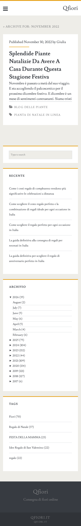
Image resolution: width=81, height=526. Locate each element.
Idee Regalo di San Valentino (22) (29, 447)
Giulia (61, 42)
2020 (16, 366)
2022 (16, 355)
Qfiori (70, 8)
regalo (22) (15, 458)
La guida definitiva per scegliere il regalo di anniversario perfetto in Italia (34, 258)
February (18, 335)
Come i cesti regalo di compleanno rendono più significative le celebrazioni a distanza (37, 191)
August (17, 302)
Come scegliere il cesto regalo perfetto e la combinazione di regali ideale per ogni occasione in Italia (39, 209)
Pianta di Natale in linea (37, 115)
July (15, 307)
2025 (16, 340)
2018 (15, 376)
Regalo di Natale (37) (21, 427)
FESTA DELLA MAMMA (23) (27, 437)
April (16, 324)
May (15, 318)
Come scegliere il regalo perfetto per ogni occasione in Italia (39, 227)
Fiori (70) (15, 416)
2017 (15, 381)
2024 (16, 345)
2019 (15, 371)
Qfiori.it (40, 521)
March (17, 329)
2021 (15, 360)
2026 (16, 297)
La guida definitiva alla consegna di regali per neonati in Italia (35, 243)
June (15, 313)
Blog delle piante (31, 107)
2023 (16, 350)
